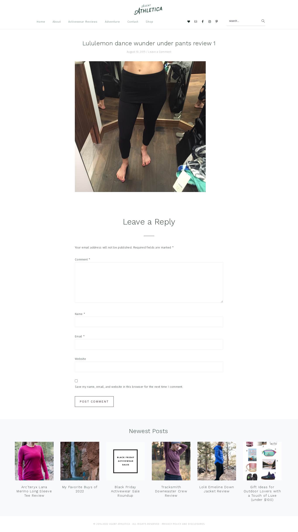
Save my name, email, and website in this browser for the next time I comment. (129, 387)
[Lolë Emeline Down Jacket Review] (216, 462)
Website (80, 359)
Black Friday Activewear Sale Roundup (125, 491)
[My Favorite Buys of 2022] (79, 462)
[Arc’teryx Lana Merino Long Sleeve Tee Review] (34, 462)
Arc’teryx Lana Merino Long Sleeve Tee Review (34, 491)
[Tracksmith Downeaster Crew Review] (171, 462)
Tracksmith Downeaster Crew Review (171, 491)
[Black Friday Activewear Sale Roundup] (125, 462)
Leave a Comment (159, 51)
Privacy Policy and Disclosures (183, 524)
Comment (82, 259)
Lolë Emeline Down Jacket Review (216, 489)
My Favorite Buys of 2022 (80, 489)
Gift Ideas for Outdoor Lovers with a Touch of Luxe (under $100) (262, 493)
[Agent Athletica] (149, 12)
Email (80, 336)
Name (80, 314)
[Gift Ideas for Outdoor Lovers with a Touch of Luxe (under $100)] (262, 462)
